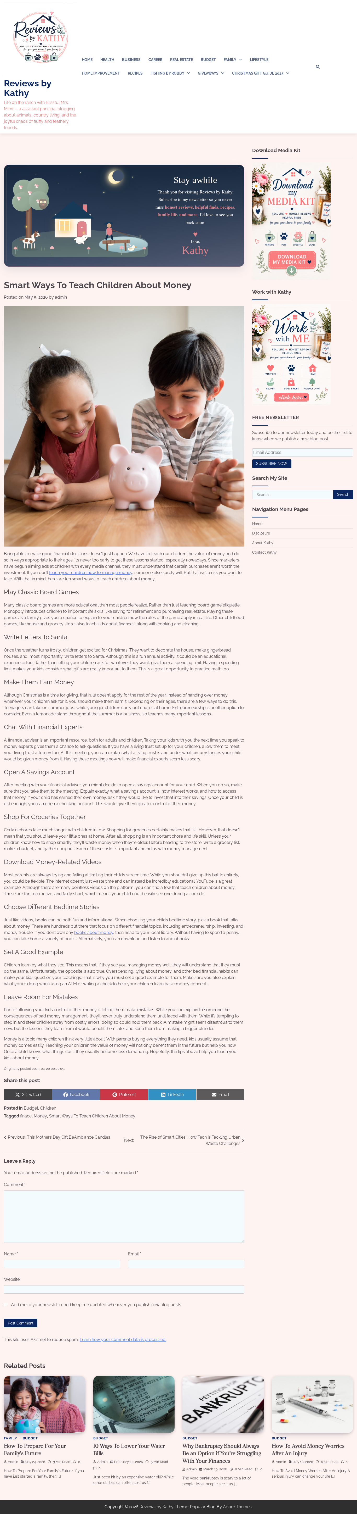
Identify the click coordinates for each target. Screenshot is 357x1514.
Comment (15, 1184)
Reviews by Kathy (27, 88)
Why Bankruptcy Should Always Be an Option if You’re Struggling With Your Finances (221, 1454)
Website (12, 1279)
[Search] (318, 67)
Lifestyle (259, 60)
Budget (208, 60)
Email (134, 1253)
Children (48, 1108)
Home (87, 60)
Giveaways (208, 73)
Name (11, 1253)
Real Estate (181, 60)
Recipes (135, 73)
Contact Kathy (264, 552)
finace (26, 1116)
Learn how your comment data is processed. (123, 1339)
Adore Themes (237, 1506)
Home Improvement (101, 73)
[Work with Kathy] (291, 404)
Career (155, 60)
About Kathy (262, 543)
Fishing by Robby (167, 73)
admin (61, 297)
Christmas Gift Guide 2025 (258, 73)
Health (107, 60)
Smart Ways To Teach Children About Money (92, 1116)
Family (230, 60)
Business (131, 60)
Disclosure (261, 533)
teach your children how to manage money (90, 572)
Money (40, 1116)
